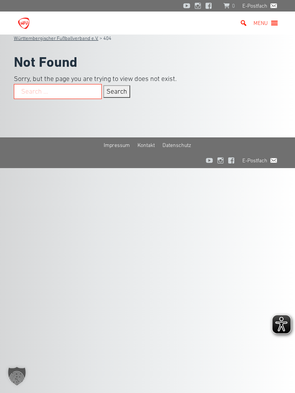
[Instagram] (198, 6)
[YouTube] (186, 6)
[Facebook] (210, 6)
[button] (261, 23)
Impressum (117, 145)
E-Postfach (254, 6)
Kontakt (146, 145)
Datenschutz (176, 145)
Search (116, 91)
